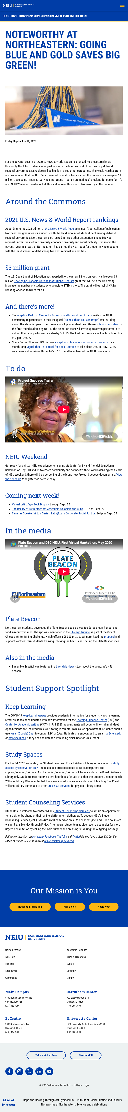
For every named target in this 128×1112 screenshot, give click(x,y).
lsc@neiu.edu (113, 733)
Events (70, 963)
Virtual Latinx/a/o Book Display (30, 504)
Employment (11, 970)
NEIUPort (10, 957)
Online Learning (13, 950)
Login (86, 1085)
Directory (71, 970)
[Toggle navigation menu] (122, 5)
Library (70, 977)
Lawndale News (65, 666)
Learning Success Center (91, 720)
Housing (9, 963)
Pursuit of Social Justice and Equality (99, 1100)
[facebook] (9, 1071)
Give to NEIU (86, 1055)
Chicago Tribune (80, 632)
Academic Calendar (77, 950)
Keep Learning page (34, 715)
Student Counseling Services (72, 811)
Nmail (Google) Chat (22, 733)
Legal (79, 1085)
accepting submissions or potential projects (81, 342)
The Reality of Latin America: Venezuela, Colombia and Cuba (47, 509)
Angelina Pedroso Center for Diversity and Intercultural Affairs (54, 315)
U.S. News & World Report (60, 228)
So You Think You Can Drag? (81, 320)
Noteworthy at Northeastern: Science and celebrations (74, 1104)
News (14, 15)
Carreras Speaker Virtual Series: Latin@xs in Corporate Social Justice (54, 513)
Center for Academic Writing (22, 724)
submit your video (107, 324)
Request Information (30, 906)
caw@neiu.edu (17, 738)
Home (6, 15)
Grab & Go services (59, 785)
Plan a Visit (70, 906)
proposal (109, 636)
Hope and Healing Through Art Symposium (48, 1100)
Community (11, 977)
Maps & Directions (76, 957)
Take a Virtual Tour (46, 1055)
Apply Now (104, 906)
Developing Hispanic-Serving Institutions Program (44, 281)
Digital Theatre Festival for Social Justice (51, 347)
